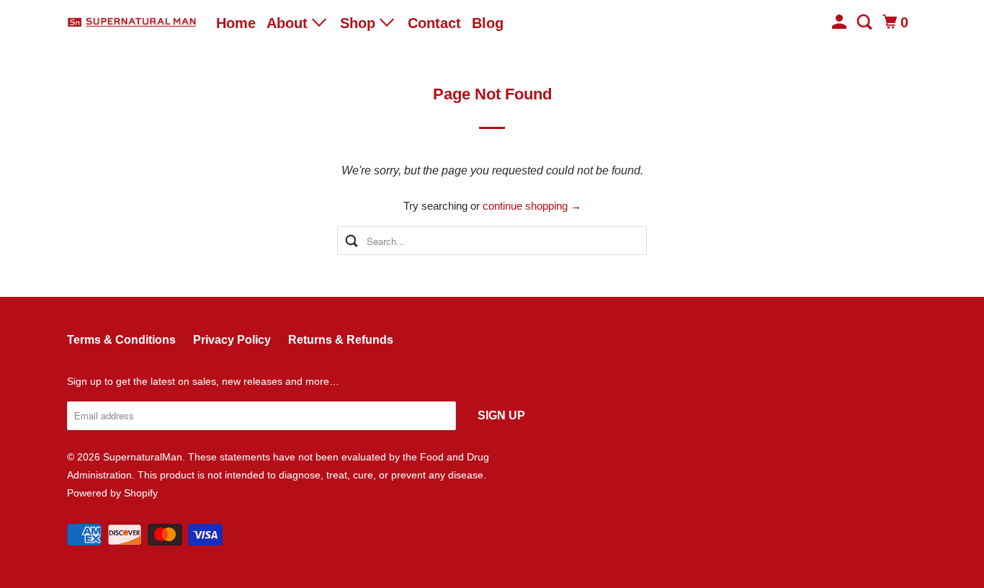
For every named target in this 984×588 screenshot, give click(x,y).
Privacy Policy (232, 340)
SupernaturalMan (142, 457)
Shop (360, 23)
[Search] (865, 22)
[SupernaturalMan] (132, 22)
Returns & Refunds (340, 340)
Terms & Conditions (121, 340)
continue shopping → (532, 206)
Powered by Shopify (112, 493)
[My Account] (840, 22)
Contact (434, 23)
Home (236, 23)
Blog (488, 23)
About (289, 23)
